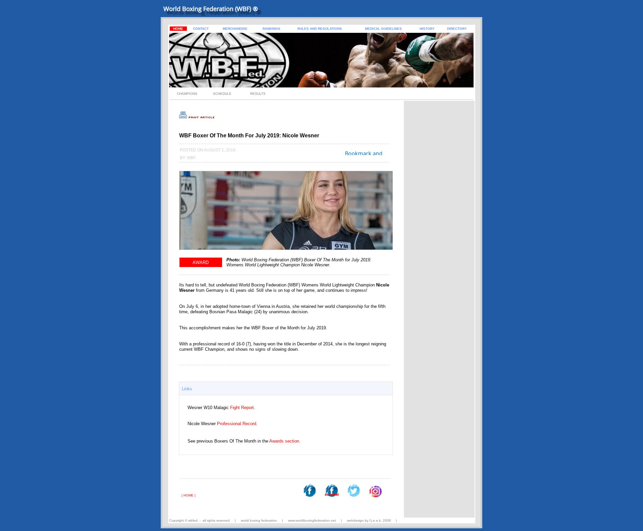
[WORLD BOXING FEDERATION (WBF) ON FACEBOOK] (309, 496)
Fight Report (242, 407)
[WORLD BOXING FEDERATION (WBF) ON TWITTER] (353, 496)
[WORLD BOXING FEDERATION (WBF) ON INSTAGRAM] (375, 497)
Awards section (284, 441)
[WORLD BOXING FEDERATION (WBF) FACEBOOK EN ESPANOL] (331, 496)
